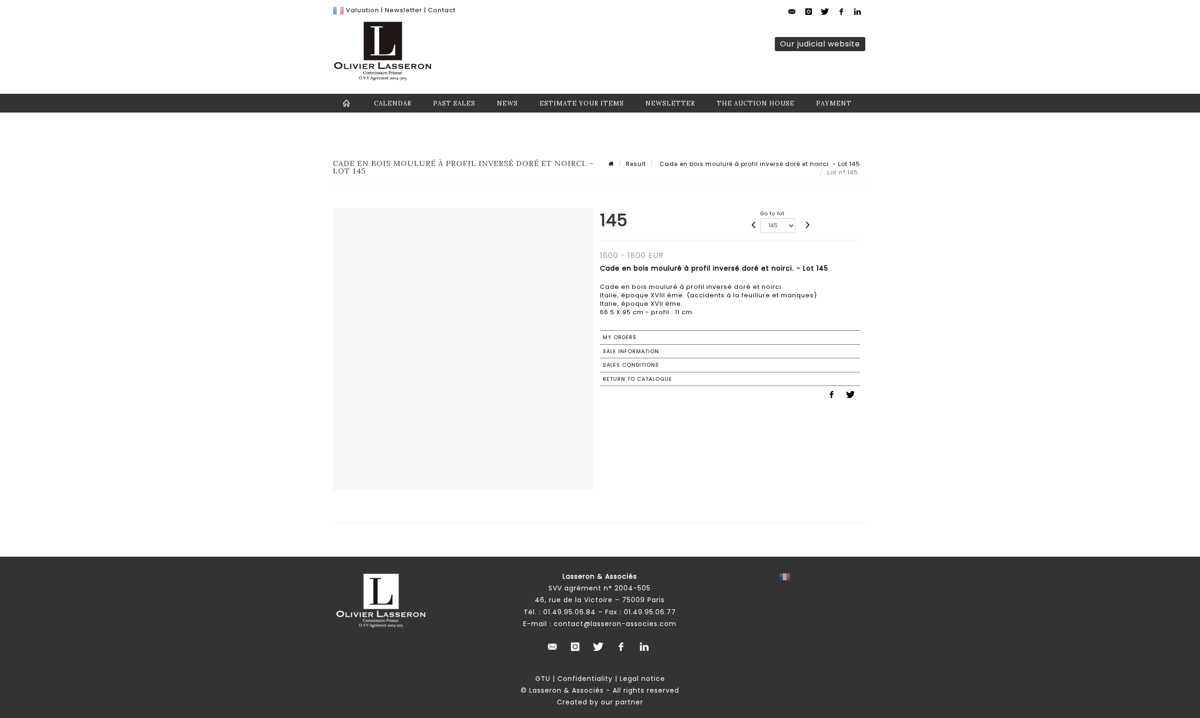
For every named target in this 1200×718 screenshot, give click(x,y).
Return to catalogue (637, 379)
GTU (542, 678)
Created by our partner (600, 702)
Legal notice (642, 678)
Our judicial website (820, 43)
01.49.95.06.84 (569, 612)
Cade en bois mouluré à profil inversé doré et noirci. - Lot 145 (759, 164)
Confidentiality (585, 678)
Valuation (362, 10)
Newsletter (402, 10)
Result (636, 164)
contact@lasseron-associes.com (615, 623)
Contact (442, 10)
